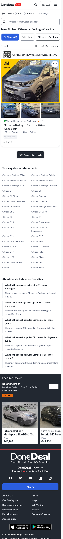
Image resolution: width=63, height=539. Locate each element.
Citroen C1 (36, 217)
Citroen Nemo (37, 267)
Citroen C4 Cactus (39, 211)
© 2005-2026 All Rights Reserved (18, 534)
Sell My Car (38, 504)
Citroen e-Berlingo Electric (14, 180)
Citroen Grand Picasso (12, 262)
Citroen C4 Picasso (11, 206)
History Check (10, 509)
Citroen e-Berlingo (48, 37)
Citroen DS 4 (8, 222)
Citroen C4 (7, 191)
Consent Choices (41, 514)
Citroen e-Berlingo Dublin (43, 175)
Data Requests (10, 514)
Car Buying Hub (10, 500)
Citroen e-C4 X (9, 246)
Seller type (27, 37)
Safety (35, 509)
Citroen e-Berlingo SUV (13, 185)
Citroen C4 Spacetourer (13, 241)
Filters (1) (11, 37)
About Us (7, 495)
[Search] (4, 21)
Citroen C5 (7, 217)
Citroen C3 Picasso (40, 246)
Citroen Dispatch (39, 257)
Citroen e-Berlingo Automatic (44, 185)
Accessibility (9, 518)
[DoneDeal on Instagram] (50, 478)
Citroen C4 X (8, 252)
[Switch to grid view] (37, 46)
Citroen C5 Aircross (11, 196)
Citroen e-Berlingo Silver (42, 180)
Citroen (30, 13)
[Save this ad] (54, 64)
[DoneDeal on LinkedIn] (40, 478)
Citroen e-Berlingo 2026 (13, 175)
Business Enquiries (12, 504)
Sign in (30, 487)
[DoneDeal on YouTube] (30, 478)
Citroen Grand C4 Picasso (14, 201)
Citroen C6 (36, 262)
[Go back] (3, 13)
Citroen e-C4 (8, 227)
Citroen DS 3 (8, 211)
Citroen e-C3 (8, 257)
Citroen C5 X (8, 236)
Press (35, 495)
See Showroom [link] (9, 390)
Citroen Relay (37, 252)
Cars (20, 13)
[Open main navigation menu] (56, 5)
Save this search (33, 155)
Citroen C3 (36, 191)
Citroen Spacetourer (40, 222)
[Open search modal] (35, 4)
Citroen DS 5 (37, 236)
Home (11, 13)
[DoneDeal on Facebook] (10, 478)
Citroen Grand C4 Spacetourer (39, 229)
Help (34, 500)
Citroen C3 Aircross (40, 201)
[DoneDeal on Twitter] (20, 478)
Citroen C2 (7, 267)
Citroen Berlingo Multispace (44, 206)
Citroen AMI (37, 241)
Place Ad (45, 4)
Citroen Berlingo (38, 196)
